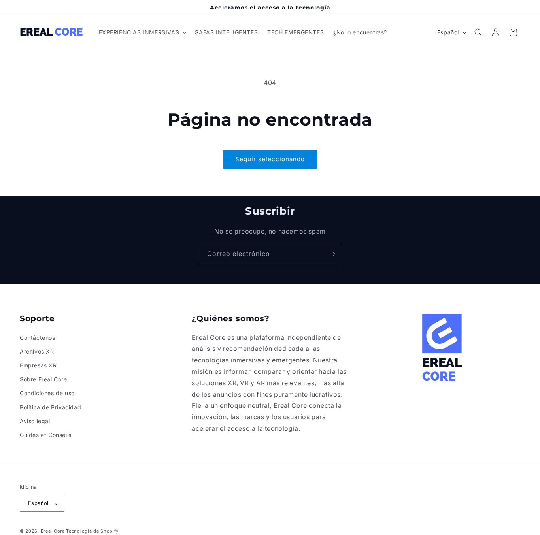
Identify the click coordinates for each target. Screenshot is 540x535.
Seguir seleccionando (270, 159)
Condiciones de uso (47, 393)
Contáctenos (37, 337)
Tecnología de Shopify (92, 531)
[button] (142, 32)
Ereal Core (53, 531)
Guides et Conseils (46, 434)
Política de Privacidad (50, 407)
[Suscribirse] (332, 254)
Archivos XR (37, 351)
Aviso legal (35, 421)
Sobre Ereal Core (43, 379)
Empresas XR (38, 365)
